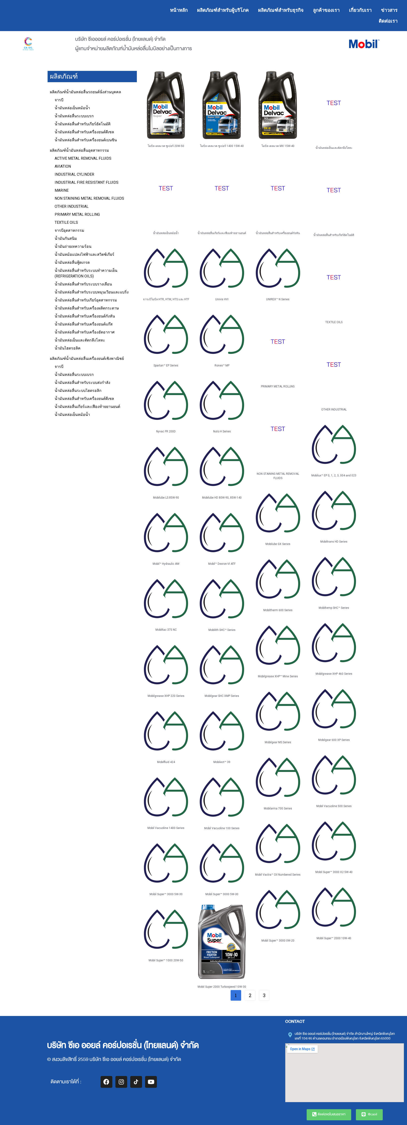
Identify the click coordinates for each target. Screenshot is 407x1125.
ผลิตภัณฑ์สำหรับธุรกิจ (281, 10)
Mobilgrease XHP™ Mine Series (278, 676)
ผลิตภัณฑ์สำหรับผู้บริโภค (223, 10)
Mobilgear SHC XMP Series (222, 696)
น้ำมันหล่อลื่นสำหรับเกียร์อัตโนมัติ (333, 235)
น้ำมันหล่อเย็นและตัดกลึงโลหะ (334, 148)
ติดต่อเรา (388, 21)
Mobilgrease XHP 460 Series (334, 673)
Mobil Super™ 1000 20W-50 (166, 960)
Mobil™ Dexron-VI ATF (222, 563)
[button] (329, 1114)
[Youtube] (151, 1082)
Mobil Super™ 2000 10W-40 (334, 938)
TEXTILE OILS (333, 322)
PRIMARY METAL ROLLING (278, 386)
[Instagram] (121, 1082)
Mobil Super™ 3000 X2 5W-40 (334, 872)
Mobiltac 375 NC (166, 629)
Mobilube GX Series (277, 544)
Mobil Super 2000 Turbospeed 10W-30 (222, 986)
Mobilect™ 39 (221, 762)
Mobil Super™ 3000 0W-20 (277, 940)
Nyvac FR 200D (166, 431)
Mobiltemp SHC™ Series (334, 607)
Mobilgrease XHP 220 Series (166, 696)
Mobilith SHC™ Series (222, 630)
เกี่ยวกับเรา (360, 10)
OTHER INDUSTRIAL (334, 409)
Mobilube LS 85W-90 (166, 497)
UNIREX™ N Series (277, 299)
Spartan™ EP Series (166, 365)
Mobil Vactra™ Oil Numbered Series (278, 874)
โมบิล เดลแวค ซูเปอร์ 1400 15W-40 (222, 146)
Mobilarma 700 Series (278, 808)
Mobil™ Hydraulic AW (166, 563)
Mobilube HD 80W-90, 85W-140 (222, 497)
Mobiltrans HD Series (333, 541)
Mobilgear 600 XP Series (334, 740)
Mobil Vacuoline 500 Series (334, 806)
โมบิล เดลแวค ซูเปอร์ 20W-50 (166, 146)
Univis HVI (221, 299)
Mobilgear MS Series (278, 742)
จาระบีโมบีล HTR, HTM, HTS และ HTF (166, 299)
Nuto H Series (222, 431)
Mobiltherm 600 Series (278, 610)
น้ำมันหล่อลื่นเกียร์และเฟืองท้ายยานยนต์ (222, 233)
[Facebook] (106, 1082)
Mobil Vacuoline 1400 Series (165, 828)
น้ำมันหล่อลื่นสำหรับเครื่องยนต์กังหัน (278, 233)
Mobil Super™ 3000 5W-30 (166, 894)
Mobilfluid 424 (166, 762)
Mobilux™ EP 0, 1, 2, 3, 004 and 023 (333, 475)
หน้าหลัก (179, 10)
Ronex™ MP (222, 365)
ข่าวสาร (389, 10)
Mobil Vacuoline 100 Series (222, 828)
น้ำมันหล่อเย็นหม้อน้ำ (166, 233)
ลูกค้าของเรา (326, 10)
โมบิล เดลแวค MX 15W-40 (277, 146)
